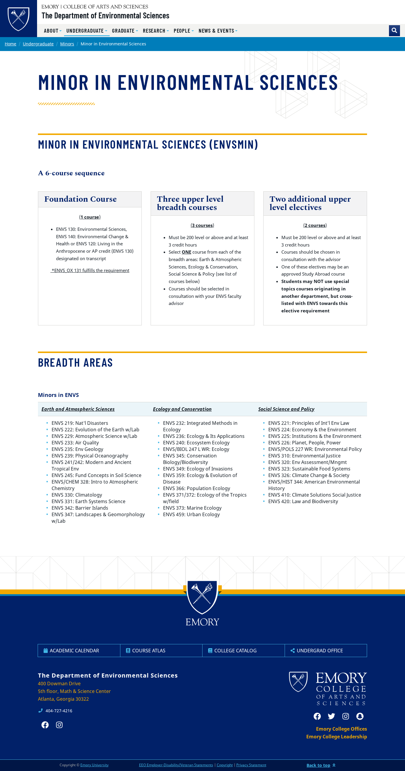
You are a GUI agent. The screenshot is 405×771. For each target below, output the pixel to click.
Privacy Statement (251, 764)
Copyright (225, 764)
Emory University (94, 764)
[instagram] (346, 716)
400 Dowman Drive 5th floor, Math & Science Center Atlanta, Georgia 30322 (74, 691)
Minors (67, 44)
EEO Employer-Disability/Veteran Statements (176, 764)
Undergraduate (38, 44)
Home (10, 44)
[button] (53, 30)
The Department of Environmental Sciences (105, 15)
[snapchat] (360, 716)
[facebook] (317, 716)
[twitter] (331, 716)
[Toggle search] (394, 30)
